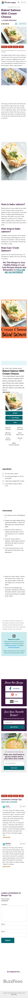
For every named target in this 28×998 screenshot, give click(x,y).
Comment (4, 904)
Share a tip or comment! (9, 802)
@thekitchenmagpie (10, 645)
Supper (21, 46)
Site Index (4, 46)
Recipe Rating (5, 899)
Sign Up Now (14, 727)
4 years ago (8, 807)
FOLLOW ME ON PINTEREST (15, 271)
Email (3, 931)
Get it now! (14, 768)
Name (3, 924)
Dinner (10, 46)
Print (15, 422)
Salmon (15, 46)
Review (15, 413)
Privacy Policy (14, 994)
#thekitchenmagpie (14, 647)
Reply (23, 806)
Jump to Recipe (22, 23)
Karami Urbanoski (9, 20)
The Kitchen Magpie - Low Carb (8, 2)
